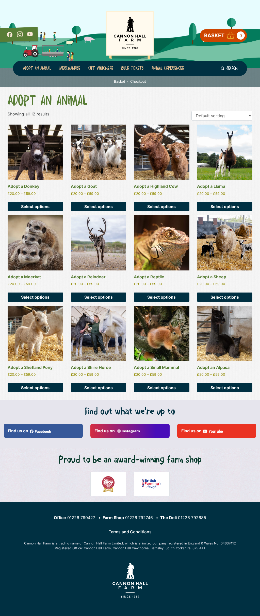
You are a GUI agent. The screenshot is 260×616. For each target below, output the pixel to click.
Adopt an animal (37, 68)
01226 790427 (81, 517)
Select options (35, 206)
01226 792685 (192, 517)
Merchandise (69, 68)
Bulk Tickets (132, 68)
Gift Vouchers (100, 68)
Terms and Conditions (130, 531)
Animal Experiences (168, 68)
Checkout (138, 81)
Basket (223, 35)
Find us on (18, 430)
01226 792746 (139, 517)
